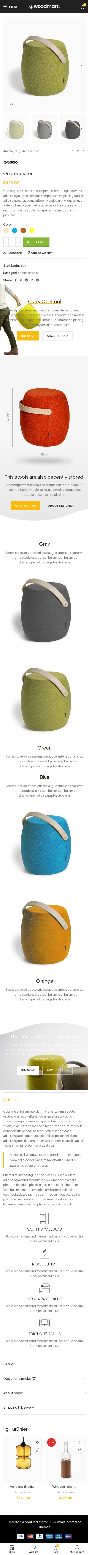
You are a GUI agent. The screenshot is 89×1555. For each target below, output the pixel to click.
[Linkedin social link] (32, 280)
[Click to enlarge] (11, 104)
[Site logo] (44, 6)
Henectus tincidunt (23, 1486)
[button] (7, 64)
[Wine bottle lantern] (66, 1460)
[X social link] (21, 280)
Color (7, 224)
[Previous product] (72, 151)
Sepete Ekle (36, 242)
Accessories (31, 151)
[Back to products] (78, 151)
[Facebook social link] (15, 280)
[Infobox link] (44, 1228)
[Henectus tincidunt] (23, 1460)
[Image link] (44, 610)
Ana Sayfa (10, 151)
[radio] (6, 230)
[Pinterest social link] (26, 280)
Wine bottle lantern (65, 1486)
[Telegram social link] (37, 280)
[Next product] (83, 151)
